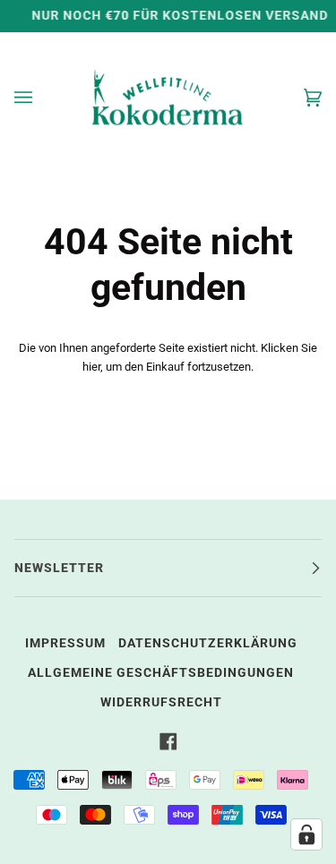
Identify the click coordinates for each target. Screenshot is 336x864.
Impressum (65, 643)
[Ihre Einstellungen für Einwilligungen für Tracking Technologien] (306, 834)
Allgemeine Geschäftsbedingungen (161, 672)
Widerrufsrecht (161, 702)
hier (91, 366)
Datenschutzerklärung (207, 643)
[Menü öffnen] (41, 97)
